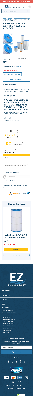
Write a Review (16, 155)
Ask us (19, 66)
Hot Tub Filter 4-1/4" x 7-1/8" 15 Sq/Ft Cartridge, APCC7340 (15, 236)
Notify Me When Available (12, 74)
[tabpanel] (16, 230)
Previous (3, 255)
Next (29, 255)
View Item (16, 249)
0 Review (11, 138)
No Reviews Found (8, 158)
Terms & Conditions (20, 388)
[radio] (23, 130)
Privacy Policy (11, 388)
